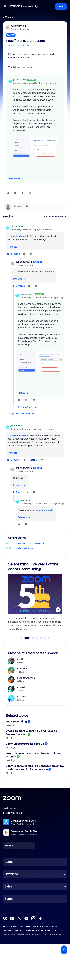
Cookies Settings (31, 930)
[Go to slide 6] (44, 637)
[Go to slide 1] (21, 637)
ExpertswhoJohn (26, 677)
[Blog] (5, 918)
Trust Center (25, 926)
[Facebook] (40, 918)
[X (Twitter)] (19, 918)
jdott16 (20, 659)
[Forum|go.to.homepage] (23, 6)
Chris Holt (22, 668)
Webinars (11, 725)
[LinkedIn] (12, 918)
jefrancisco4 (19, 79)
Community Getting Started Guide (26, 543)
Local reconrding (16, 721)
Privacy (14, 926)
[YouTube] (26, 918)
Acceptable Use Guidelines (45, 926)
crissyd (21, 687)
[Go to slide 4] (36, 637)
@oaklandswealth (19, 236)
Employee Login (48, 930)
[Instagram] (33, 918)
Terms (5, 926)
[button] (5, 6)
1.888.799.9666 (13, 813)
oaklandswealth (18, 25)
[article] (35, 240)
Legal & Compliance (12, 930)
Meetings (9, 17)
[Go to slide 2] (25, 637)
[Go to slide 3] (31, 637)
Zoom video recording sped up (25, 743)
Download (11, 874)
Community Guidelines (21, 548)
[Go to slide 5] (40, 637)
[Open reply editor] (35, 206)
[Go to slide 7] (48, 637)
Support (10, 899)
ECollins (21, 696)
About (9, 862)
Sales (8, 886)
